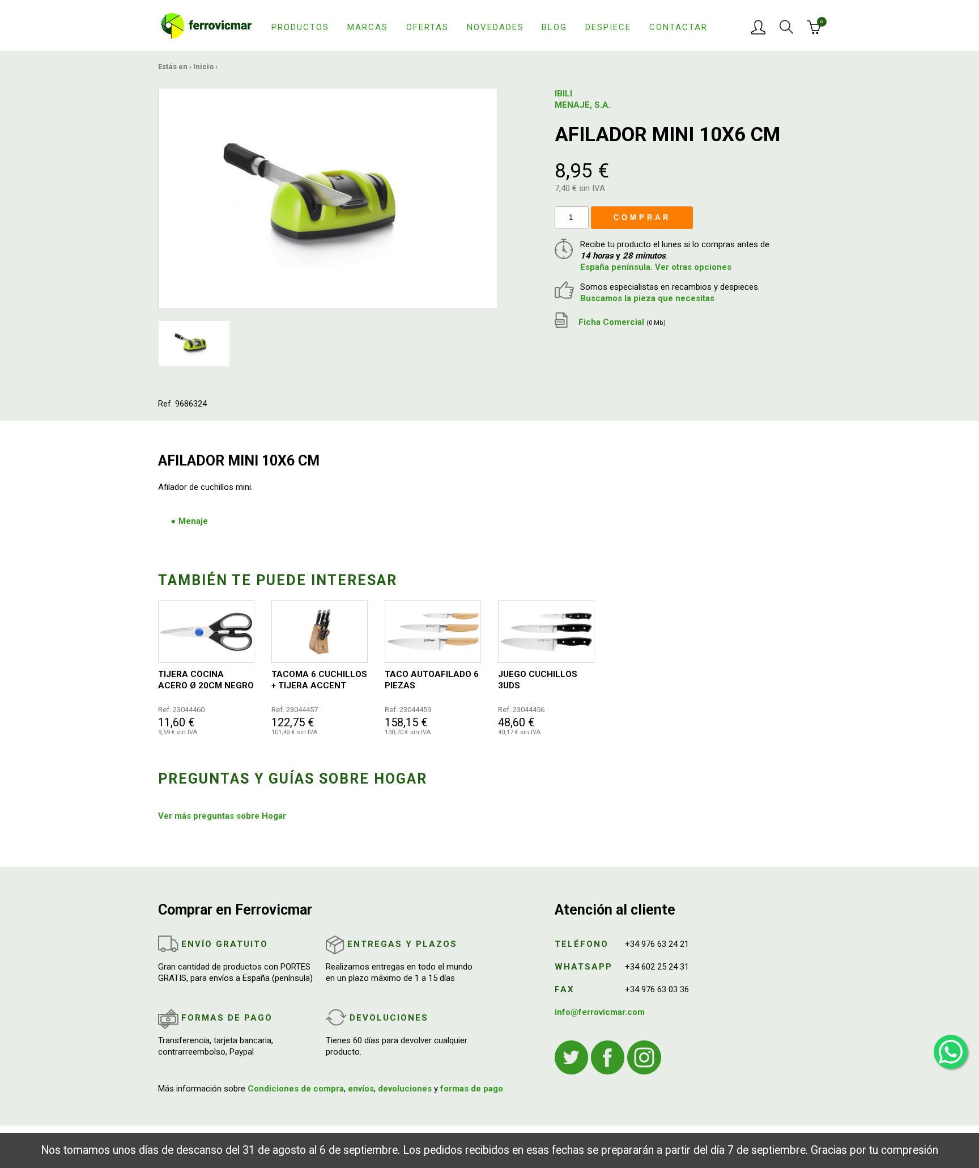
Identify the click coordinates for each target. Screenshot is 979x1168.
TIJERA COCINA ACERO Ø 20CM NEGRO (206, 680)
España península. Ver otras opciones (655, 267)
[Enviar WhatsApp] (951, 1052)
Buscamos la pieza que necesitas (647, 298)
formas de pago (471, 1089)
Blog (554, 27)
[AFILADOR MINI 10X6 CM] (328, 198)
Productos (300, 27)
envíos (361, 1089)
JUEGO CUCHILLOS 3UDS (537, 680)
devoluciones (405, 1089)
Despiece (608, 27)
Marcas (367, 27)
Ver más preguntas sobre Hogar (222, 816)
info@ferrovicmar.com (600, 1012)
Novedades (495, 27)
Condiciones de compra (296, 1089)
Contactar (678, 27)
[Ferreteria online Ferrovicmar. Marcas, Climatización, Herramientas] (206, 25)
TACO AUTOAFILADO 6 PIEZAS (432, 680)
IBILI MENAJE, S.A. (583, 99)
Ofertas (427, 27)
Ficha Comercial (621, 322)
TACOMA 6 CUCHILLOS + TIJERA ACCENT (319, 680)
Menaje (193, 521)
